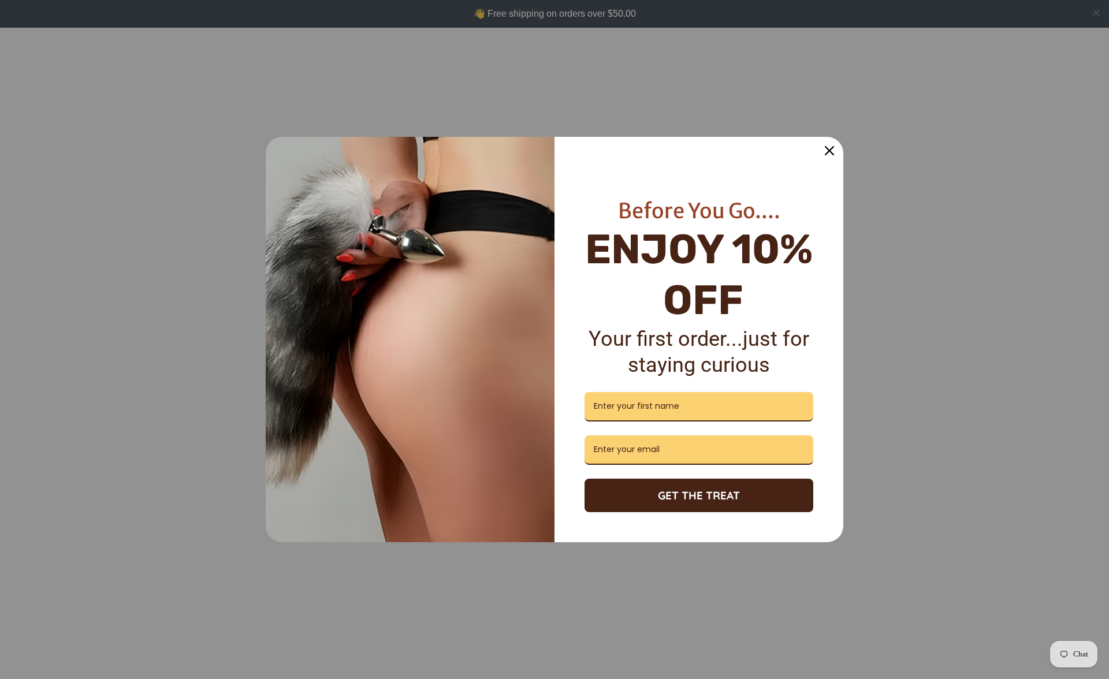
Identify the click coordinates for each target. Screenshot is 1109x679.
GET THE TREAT (699, 495)
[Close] (829, 151)
